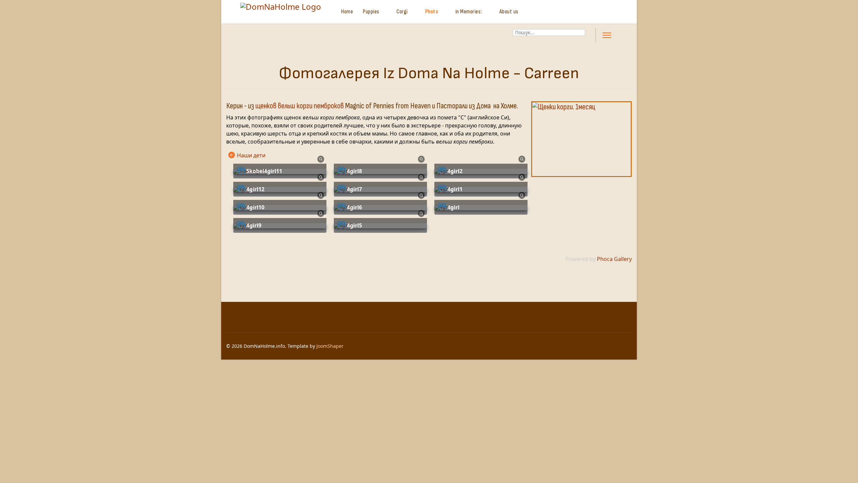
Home (347, 11)
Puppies (371, 11)
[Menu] (607, 35)
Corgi (402, 11)
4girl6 (354, 207)
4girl (453, 207)
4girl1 (455, 189)
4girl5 (354, 225)
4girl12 (255, 189)
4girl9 (253, 225)
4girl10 (255, 207)
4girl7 (354, 189)
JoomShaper (330, 346)
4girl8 (354, 171)
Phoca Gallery (614, 259)
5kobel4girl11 (264, 171)
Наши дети (251, 155)
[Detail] (320, 158)
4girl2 (455, 171)
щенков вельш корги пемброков (299, 106)
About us (508, 11)
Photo (431, 11)
